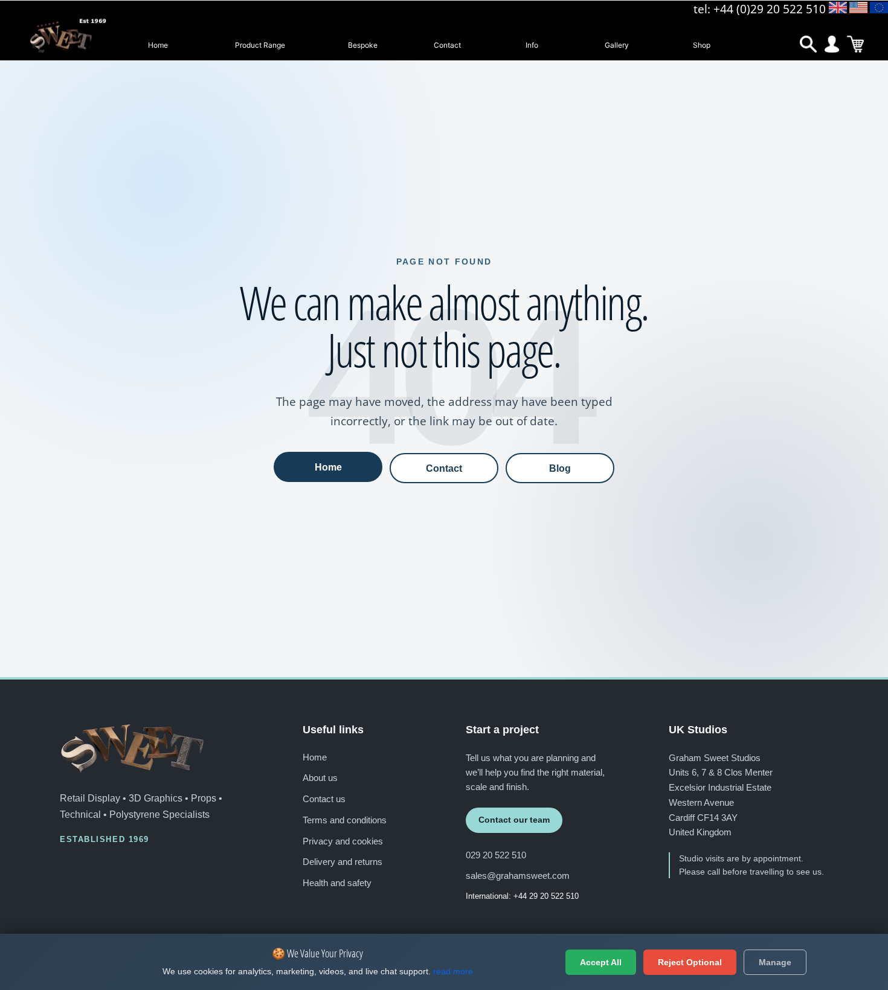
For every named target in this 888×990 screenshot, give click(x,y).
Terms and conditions (345, 820)
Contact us (324, 799)
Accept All (601, 962)
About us (320, 778)
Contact (447, 45)
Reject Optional (690, 962)
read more (453, 971)
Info (532, 45)
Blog (560, 468)
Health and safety (337, 883)
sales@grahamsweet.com (518, 875)
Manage (775, 962)
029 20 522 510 (496, 855)
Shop (701, 45)
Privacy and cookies (343, 841)
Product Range (260, 45)
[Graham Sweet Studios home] (132, 748)
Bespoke (363, 45)
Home (158, 45)
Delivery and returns (342, 862)
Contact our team (514, 819)
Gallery (617, 45)
